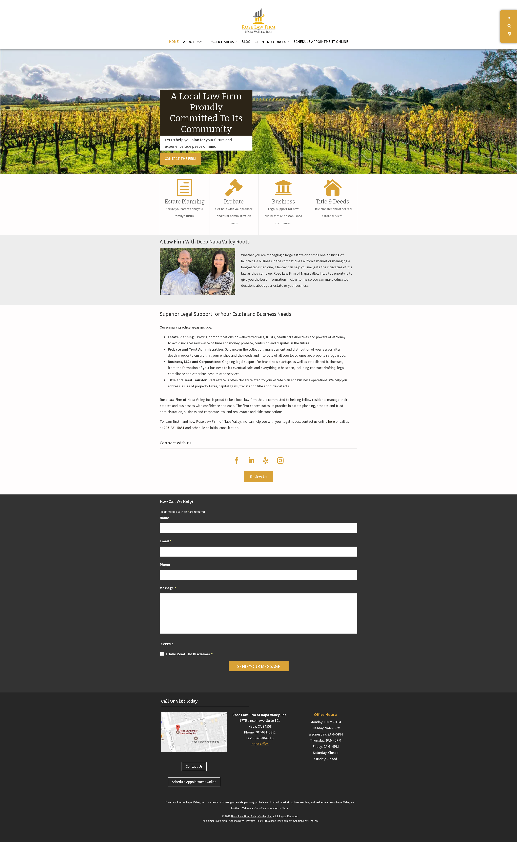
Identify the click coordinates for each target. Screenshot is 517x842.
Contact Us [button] (194, 766)
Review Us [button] (258, 476)
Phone (165, 564)
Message (168, 588)
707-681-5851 (174, 427)
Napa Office (260, 743)
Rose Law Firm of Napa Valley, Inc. (251, 816)
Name (164, 517)
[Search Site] (509, 26)
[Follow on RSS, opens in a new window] (265, 460)
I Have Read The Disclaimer (189, 654)
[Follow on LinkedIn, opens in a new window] (251, 460)
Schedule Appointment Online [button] (194, 781)
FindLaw (313, 820)
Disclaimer (166, 644)
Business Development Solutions (284, 820)
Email (165, 541)
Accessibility (236, 820)
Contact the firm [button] (180, 158)
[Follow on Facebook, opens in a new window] (236, 460)
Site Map (221, 820)
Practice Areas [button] (220, 41)
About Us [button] (191, 41)
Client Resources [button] (270, 41)
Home (174, 41)
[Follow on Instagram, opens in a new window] (280, 460)
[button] (513, 807)
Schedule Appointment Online (321, 41)
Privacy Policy (254, 820)
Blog (246, 41)
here (331, 421)
